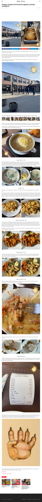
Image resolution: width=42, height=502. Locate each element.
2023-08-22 (3, 7)
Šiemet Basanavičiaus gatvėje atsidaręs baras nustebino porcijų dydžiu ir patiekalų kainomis (26, 487)
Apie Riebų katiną (24, 499)
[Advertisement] (21, 14)
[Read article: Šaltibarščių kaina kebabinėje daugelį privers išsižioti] (16, 482)
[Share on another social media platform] (39, 49)
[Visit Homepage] (21, 1)
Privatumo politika (34, 499)
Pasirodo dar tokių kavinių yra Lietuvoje (6, 486)
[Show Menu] (2, 1)
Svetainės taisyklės (29, 499)
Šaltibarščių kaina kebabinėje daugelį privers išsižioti (16, 486)
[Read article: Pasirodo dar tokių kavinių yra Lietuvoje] (6, 482)
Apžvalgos (6, 7)
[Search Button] (39, 1)
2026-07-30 (23, 489)
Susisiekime (38, 499)
